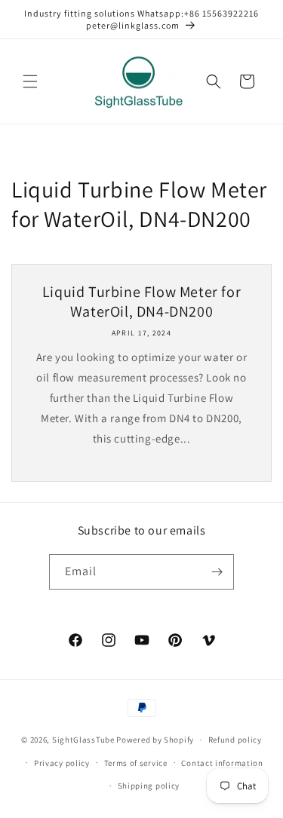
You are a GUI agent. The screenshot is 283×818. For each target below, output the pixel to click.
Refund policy (235, 739)
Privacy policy (62, 763)
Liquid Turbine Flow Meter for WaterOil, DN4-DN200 (141, 301)
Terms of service (136, 763)
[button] (30, 81)
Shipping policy (149, 785)
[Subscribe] (216, 572)
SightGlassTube (83, 739)
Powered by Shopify (155, 739)
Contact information (222, 763)
